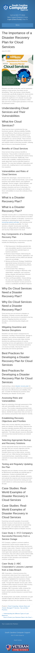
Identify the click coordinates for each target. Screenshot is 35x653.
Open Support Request (14, 17)
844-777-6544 (20, 15)
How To (25, 19)
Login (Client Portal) (14, 19)
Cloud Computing (13, 606)
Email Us (21, 635)
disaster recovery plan (22, 386)
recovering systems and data (10, 222)
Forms (26, 17)
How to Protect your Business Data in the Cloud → (18, 617)
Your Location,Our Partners (10, 624)
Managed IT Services (13, 608)
